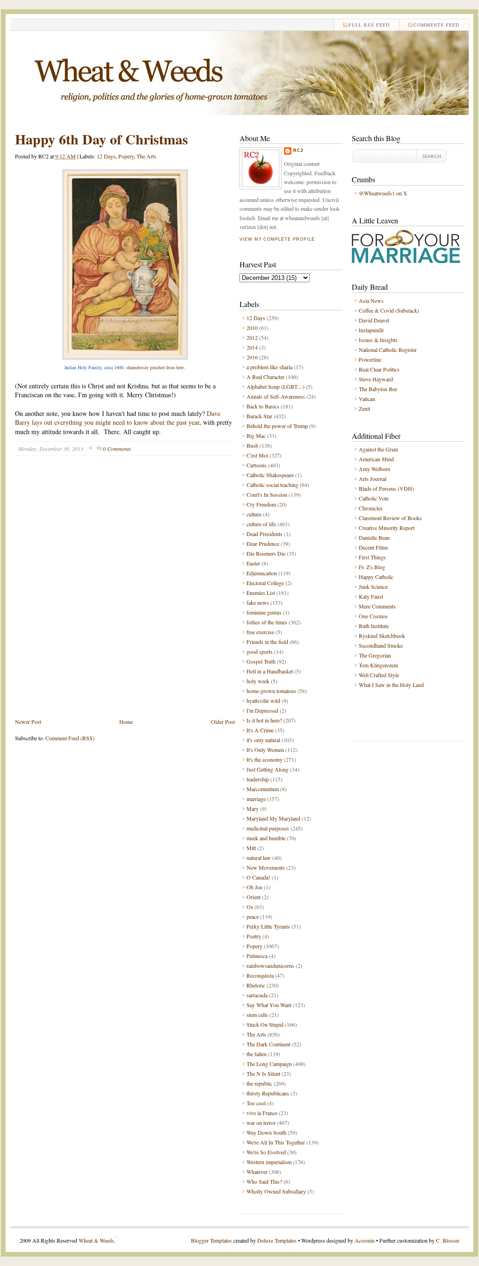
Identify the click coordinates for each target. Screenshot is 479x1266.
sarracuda (257, 995)
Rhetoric (256, 985)
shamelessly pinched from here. (155, 367)
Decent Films (373, 547)
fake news (258, 602)
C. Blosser (447, 1240)
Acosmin (365, 1240)
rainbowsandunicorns (270, 965)
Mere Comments (377, 606)
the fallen (257, 1054)
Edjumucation (262, 573)
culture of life (261, 524)
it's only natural (263, 740)
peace (253, 916)
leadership (258, 779)
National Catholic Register (388, 349)
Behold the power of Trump (277, 425)
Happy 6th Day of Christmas (101, 139)
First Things (372, 557)
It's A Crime (260, 730)
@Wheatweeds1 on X (383, 193)
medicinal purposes (268, 828)
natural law (259, 857)
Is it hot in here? (264, 720)
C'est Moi (257, 455)
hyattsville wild (263, 700)
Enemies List (261, 592)
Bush (252, 445)
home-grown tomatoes (271, 690)
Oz (250, 906)
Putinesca (257, 955)
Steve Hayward (376, 379)
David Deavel (374, 320)
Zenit (364, 408)
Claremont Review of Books (390, 518)
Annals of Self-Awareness (276, 396)
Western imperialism (269, 1162)
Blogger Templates (211, 1240)
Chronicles (371, 508)
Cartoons (257, 465)
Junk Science (373, 586)
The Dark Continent (268, 1044)
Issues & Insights (378, 339)
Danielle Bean (374, 537)
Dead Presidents (265, 533)
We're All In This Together (276, 1142)
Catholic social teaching (272, 484)
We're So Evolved (266, 1152)
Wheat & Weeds (96, 1240)
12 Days (106, 156)
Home (126, 721)
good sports (260, 651)
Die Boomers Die (266, 553)
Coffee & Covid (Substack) (389, 310)
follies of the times (267, 622)
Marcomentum (263, 789)
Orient (254, 897)
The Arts (146, 156)
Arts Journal (372, 478)
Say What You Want (269, 1005)
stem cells (257, 1014)
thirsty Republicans (268, 1093)
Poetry (254, 936)
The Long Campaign (269, 1063)
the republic (259, 1083)
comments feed (436, 24)
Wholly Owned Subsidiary (276, 1191)
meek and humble (266, 838)
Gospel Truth (261, 661)
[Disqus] (125, 594)
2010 (252, 327)
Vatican (367, 398)
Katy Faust (371, 596)
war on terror (261, 1122)
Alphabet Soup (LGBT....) (276, 386)
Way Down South (266, 1132)
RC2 (298, 150)
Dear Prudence (263, 543)
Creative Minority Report (386, 527)
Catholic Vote (374, 498)
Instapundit (371, 330)
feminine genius (264, 612)
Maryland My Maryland (273, 818)
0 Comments (117, 448)
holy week (258, 681)
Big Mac (256, 435)
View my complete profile (277, 239)
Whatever (257, 1171)
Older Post (223, 721)
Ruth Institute (374, 625)
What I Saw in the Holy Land (391, 684)
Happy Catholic (376, 576)
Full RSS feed (369, 24)
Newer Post (28, 721)
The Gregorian (375, 655)
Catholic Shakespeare (270, 475)
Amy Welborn (374, 468)
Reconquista (260, 975)
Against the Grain (378, 449)
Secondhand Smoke (381, 645)
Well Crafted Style (379, 675)
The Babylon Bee (378, 389)
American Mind (376, 459)
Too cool (256, 1103)
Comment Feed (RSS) (69, 738)
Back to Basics (263, 406)
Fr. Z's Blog (372, 567)
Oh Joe (254, 887)
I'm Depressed (262, 710)
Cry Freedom (261, 504)
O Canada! (258, 877)
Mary (253, 808)
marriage (256, 798)
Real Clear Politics (379, 369)
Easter (253, 563)
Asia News (371, 300)
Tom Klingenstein (378, 665)
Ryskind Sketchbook (382, 635)
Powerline (370, 359)
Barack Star (259, 416)
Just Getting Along (268, 769)
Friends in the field (267, 641)
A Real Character (265, 376)
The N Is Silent (263, 1073)
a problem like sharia (269, 367)
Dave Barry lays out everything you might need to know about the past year (117, 418)
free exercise (260, 632)
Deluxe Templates (277, 1240)
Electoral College (265, 583)
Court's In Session (267, 494)
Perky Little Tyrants (268, 926)
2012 (252, 337)
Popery (126, 156)
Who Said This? (264, 1181)
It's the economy (265, 759)
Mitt (251, 847)
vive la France (262, 1112)
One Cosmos (373, 616)
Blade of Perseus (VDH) (386, 488)
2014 (252, 347)
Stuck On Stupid (265, 1024)
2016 (252, 357)
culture (254, 514)
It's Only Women (265, 749)
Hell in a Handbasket (270, 671)
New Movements (266, 867)
